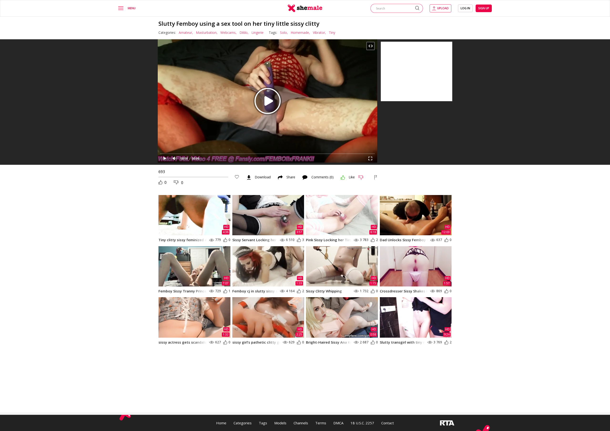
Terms (320, 423)
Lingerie (257, 32)
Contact (387, 423)
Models (280, 423)
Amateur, (186, 32)
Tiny (332, 32)
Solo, (284, 32)
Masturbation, (207, 32)
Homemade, (300, 32)
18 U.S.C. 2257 (362, 423)
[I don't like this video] (362, 177)
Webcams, (228, 32)
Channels (301, 423)
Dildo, (244, 32)
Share (290, 177)
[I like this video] (343, 177)
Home (221, 423)
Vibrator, (319, 32)
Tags (263, 423)
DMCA (338, 423)
